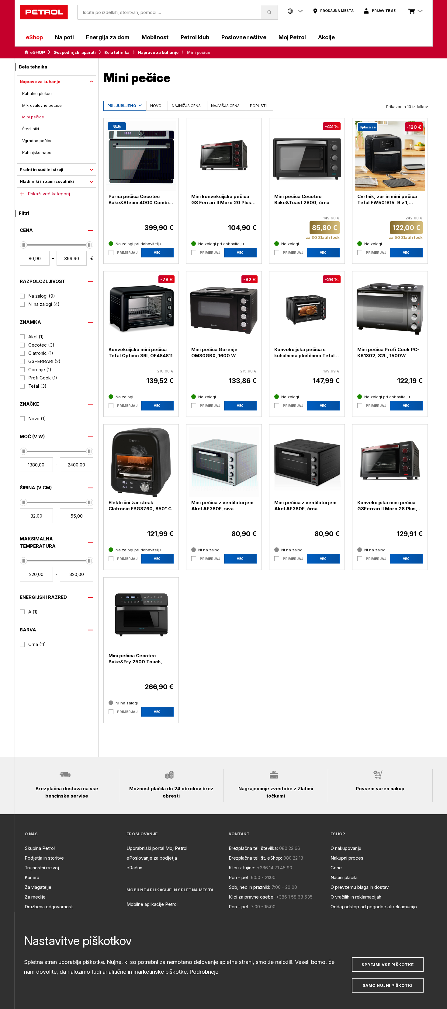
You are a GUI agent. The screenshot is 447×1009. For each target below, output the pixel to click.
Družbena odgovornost (49, 906)
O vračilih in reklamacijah (356, 897)
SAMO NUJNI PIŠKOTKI (388, 985)
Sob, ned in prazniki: (249, 887)
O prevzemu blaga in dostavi (360, 887)
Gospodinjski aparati (75, 52)
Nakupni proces (347, 858)
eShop (34, 37)
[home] (44, 12)
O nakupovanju (346, 848)
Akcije (326, 37)
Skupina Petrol (40, 848)
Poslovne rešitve (243, 37)
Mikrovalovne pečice (42, 105)
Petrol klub (195, 37)
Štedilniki (30, 128)
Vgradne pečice (37, 140)
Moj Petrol (292, 37)
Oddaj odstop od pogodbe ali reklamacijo (374, 906)
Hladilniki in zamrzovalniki (47, 181)
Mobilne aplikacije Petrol (152, 904)
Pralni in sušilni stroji (41, 169)
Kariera (32, 877)
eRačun (134, 868)
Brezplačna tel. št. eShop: (255, 858)
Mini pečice (33, 116)
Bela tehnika (117, 52)
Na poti (64, 37)
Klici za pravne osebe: (252, 897)
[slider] (23, 245)
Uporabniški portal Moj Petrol (156, 848)
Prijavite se (384, 11)
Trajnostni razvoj (42, 868)
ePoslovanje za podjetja (151, 858)
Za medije (35, 897)
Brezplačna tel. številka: (253, 848)
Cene (336, 868)
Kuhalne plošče (37, 93)
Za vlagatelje (38, 887)
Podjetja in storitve (44, 858)
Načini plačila (344, 877)
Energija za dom (108, 37)
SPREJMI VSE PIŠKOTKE (388, 964)
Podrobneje (203, 972)
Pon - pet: (239, 877)
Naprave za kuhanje (158, 52)
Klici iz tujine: (242, 868)
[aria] (34, 52)
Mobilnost (155, 37)
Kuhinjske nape (36, 152)
